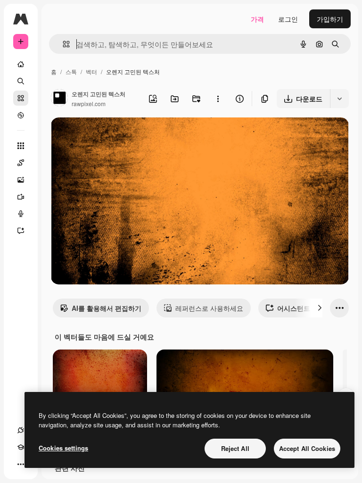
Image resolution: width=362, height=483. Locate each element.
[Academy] (20, 447)
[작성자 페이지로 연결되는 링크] (59, 98)
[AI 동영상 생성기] (20, 196)
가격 (257, 19)
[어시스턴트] (20, 230)
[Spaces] (20, 162)
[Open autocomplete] (62, 44)
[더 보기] (20, 464)
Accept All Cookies (307, 448)
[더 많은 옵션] (217, 98)
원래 (105, 136)
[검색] (20, 81)
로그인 (288, 19)
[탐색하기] (20, 115)
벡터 (91, 71)
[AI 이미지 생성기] (20, 179)
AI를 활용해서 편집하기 (106, 308)
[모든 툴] (20, 145)
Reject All (235, 448)
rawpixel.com (89, 104)
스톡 (71, 71)
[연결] (20, 430)
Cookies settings (63, 447)
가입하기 (330, 19)
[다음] (319, 308)
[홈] (20, 64)
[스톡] (20, 98)
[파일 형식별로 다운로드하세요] (339, 98)
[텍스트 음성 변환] (20, 213)
